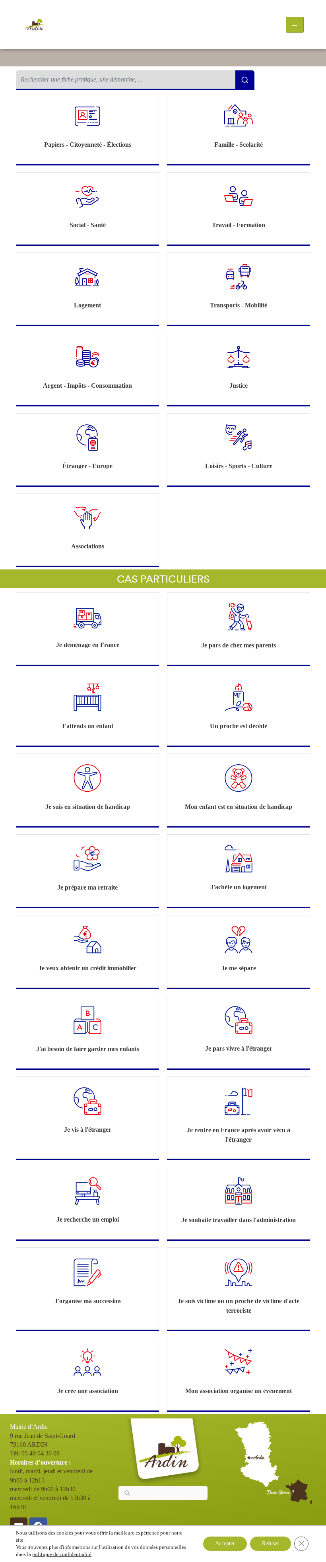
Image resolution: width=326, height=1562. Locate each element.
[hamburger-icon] (295, 25)
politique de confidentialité (61, 1554)
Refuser (270, 1543)
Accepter (225, 1543)
